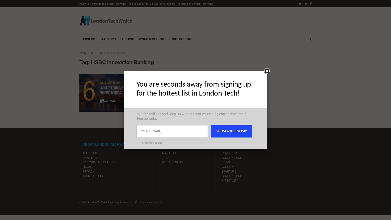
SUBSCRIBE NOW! (231, 131)
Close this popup (152, 142)
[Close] (266, 71)
